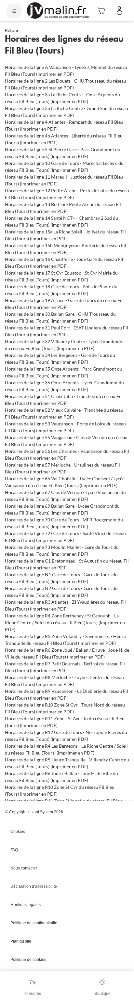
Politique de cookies (28, 959)
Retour (12, 30)
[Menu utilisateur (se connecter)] (119, 10)
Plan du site (20, 941)
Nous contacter (23, 868)
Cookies (17, 831)
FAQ (14, 850)
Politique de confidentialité (33, 923)
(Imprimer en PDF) (55, 74)
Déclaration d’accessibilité (33, 886)
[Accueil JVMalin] (58, 11)
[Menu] (14, 11)
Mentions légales (25, 904)
